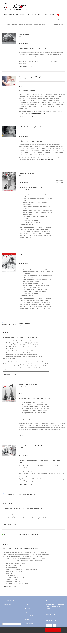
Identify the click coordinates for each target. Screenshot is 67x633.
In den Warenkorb (23, 66)
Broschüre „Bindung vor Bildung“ (30, 77)
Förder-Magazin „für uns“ (27, 494)
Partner (5, 612)
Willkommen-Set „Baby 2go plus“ (29, 534)
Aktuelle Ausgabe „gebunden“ (28, 384)
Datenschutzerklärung (30, 615)
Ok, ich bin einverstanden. (53, 630)
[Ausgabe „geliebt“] (9, 323)
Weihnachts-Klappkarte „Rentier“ (30, 127)
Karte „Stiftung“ (24, 34)
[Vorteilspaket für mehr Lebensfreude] (9, 450)
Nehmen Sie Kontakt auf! (38, 113)
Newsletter (27, 608)
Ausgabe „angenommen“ (27, 173)
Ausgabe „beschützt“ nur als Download (31, 254)
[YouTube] (50, 626)
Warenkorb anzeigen (58, 24)
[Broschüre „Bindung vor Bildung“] (9, 81)
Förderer (5, 608)
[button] (61, 14)
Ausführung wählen (24, 116)
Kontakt (27, 604)
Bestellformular (40, 229)
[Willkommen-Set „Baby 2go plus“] (9, 536)
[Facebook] (47, 626)
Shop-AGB (28, 619)
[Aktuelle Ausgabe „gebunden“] (9, 393)
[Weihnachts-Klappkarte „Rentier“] (9, 131)
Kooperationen (7, 604)
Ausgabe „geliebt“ (24, 323)
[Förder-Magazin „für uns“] (9, 494)
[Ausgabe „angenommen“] (9, 181)
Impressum (28, 612)
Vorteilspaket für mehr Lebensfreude (30, 446)
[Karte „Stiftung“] (9, 38)
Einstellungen (39, 630)
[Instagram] (54, 626)
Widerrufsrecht (29, 623)
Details (31, 66)
